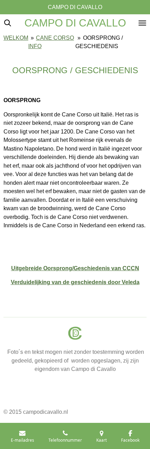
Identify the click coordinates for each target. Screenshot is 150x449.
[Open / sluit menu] (142, 23)
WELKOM (15, 38)
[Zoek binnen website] (7, 23)
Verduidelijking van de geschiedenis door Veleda (75, 282)
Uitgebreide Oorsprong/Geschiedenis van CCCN (75, 268)
